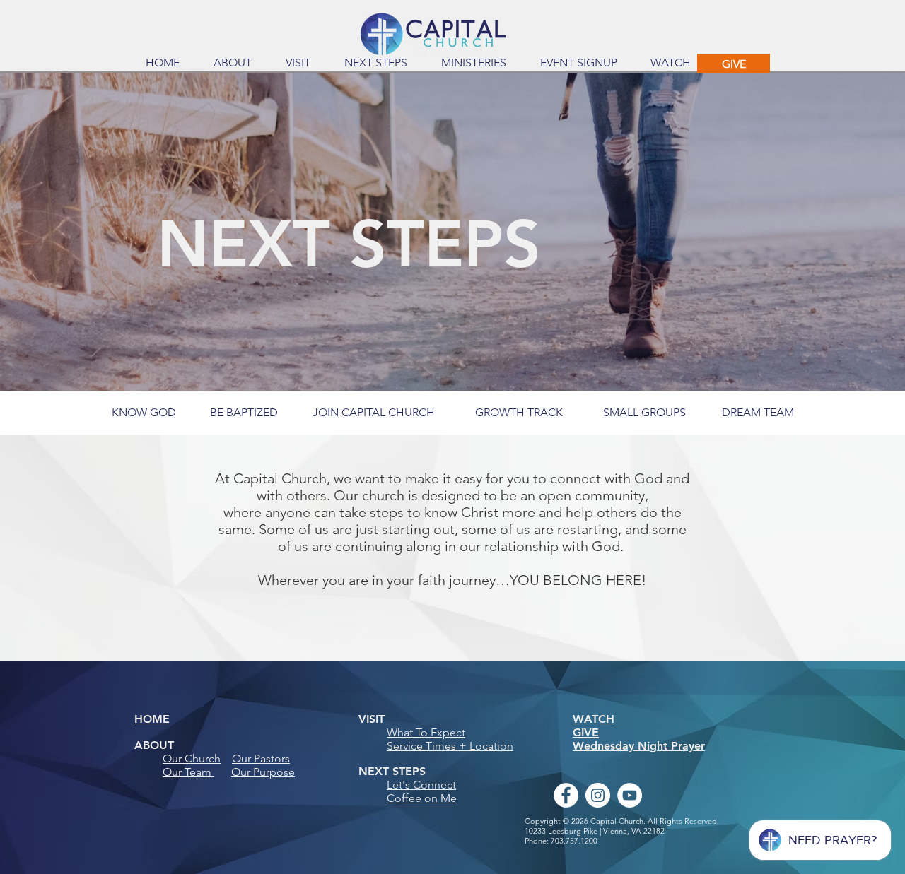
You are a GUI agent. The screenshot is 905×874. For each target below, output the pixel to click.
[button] (233, 62)
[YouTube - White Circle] (629, 795)
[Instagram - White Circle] (597, 795)
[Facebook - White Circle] (566, 795)
